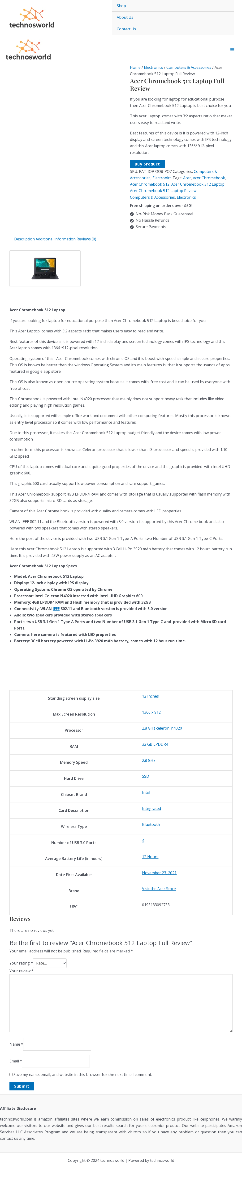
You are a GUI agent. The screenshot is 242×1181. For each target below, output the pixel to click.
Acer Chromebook (209, 177)
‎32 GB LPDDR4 (155, 744)
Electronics (153, 67)
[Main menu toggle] (232, 50)
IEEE (56, 608)
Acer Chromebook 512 (149, 184)
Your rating (21, 963)
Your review (21, 971)
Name (16, 1044)
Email (15, 1061)
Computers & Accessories (188, 67)
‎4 (143, 840)
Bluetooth (151, 824)
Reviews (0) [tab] (86, 239)
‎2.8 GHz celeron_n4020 (162, 728)
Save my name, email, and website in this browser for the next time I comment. (82, 1074)
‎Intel (146, 792)
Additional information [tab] (56, 239)
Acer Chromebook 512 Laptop (198, 184)
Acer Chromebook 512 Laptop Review (163, 190)
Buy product (147, 164)
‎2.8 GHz (148, 760)
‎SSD (145, 776)
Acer (187, 177)
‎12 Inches (150, 696)
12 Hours (150, 856)
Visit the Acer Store (159, 888)
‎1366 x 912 (151, 712)
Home (135, 67)
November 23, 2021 (159, 872)
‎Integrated (151, 808)
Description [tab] (24, 239)
